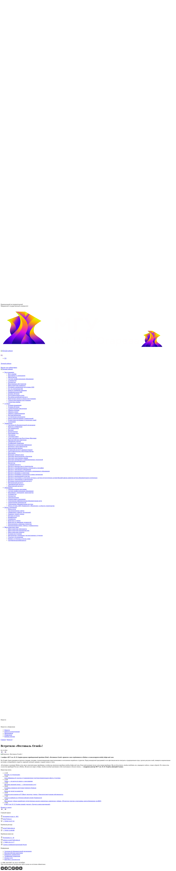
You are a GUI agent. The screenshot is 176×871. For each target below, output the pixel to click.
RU (2, 58)
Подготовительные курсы (16, 261)
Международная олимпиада (16, 251)
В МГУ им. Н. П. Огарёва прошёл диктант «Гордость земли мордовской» (27, 804)
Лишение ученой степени (16, 190)
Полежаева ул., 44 (6, 286)
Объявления (8, 735)
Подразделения (9, 146)
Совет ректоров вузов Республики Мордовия (22, 76)
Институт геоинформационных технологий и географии (26, 109)
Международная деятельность (17, 205)
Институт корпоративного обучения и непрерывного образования (29, 113)
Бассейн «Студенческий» (12, 774)
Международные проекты (16, 208)
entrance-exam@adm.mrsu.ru (9, 289)
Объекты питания (13, 224)
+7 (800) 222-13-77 (6, 293)
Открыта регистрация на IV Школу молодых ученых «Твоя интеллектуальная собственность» (33, 794)
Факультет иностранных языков (18, 134)
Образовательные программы (17, 165)
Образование (8, 163)
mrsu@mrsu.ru (7, 819)
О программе (12, 86)
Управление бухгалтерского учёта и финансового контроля (26, 156)
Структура (11, 69)
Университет (8, 63)
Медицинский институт (15, 124)
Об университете (13, 68)
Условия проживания (14, 220)
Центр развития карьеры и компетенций (20, 233)
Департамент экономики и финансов (19, 159)
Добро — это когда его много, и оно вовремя (18, 781)
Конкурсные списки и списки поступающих (22, 264)
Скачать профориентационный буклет (15, 844)
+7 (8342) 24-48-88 (8, 830)
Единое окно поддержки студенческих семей (22, 234)
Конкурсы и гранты (14, 196)
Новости (10, 88)
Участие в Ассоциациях (15, 213)
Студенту (7, 218)
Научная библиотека (14, 229)
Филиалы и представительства (14, 140)
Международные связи (11, 203)
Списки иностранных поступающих (19, 266)
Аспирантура (12, 170)
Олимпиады (12, 194)
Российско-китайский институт (18, 263)
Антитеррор (12, 236)
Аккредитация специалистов (17, 178)
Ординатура (12, 171)
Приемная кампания (14, 98)
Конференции (12, 193)
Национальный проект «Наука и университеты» (23, 201)
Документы (11, 73)
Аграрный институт (14, 106)
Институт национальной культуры (19, 118)
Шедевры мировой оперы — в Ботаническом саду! (20, 784)
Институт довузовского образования (19, 111)
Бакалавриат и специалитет (16, 241)
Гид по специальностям (15, 254)
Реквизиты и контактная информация (20, 83)
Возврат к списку (6, 807)
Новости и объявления (15, 66)
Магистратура (12, 243)
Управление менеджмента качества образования (23, 151)
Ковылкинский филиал (15, 141)
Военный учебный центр (16, 131)
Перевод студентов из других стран (19, 214)
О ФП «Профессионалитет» (17, 94)
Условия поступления (15, 209)
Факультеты (8, 129)
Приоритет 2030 (9, 84)
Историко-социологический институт (20, 123)
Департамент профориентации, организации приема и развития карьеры (31, 148)
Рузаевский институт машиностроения (20, 143)
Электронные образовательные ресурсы (20, 179)
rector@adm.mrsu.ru (9, 828)
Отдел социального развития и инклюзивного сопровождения (27, 155)
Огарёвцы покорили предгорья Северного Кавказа (20, 788)
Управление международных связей (19, 153)
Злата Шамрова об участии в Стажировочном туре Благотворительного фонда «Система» (32, 778)
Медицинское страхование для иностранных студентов (25, 211)
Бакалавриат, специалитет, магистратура (20, 168)
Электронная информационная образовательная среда (25, 176)
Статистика (11, 99)
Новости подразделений (12, 731)
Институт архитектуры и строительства (20, 108)
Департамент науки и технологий (18, 158)
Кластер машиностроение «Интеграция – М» (22, 96)
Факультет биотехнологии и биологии (20, 133)
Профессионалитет (10, 93)
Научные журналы (14, 191)
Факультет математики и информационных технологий (25, 136)
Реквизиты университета (12, 854)
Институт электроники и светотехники (20, 121)
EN (2, 60)
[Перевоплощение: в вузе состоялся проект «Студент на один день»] (5, 752)
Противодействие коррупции (17, 78)
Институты (7, 105)
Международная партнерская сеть (18, 206)
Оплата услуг (8, 858)
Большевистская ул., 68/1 (8, 273)
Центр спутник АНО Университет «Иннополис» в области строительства (31, 181)
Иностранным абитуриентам (17, 249)
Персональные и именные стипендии (20, 199)
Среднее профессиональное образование (21, 166)
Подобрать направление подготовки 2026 (21, 253)
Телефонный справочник (16, 81)
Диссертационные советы (16, 186)
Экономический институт (16, 126)
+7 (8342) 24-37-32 (6, 280)
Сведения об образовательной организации (21, 64)
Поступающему (9, 238)
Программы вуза (13, 71)
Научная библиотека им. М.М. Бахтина (20, 161)
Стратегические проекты (16, 89)
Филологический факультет (16, 138)
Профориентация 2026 (15, 258)
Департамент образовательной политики (21, 150)
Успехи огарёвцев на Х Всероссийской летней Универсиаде (23, 797)
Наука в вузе (12, 185)
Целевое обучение (13, 259)
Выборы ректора (9, 736)
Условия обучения (13, 221)
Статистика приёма (14, 268)
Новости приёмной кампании (17, 256)
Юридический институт (15, 128)
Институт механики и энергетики (18, 114)
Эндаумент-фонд (13, 74)
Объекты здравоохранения (16, 228)
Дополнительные (13, 173)
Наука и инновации (10, 183)
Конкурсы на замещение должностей (19, 198)
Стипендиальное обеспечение (17, 223)
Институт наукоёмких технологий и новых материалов (25, 116)
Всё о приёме (12, 239)
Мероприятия (8, 733)
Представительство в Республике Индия (20, 144)
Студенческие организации (16, 231)
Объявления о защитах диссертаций (19, 188)
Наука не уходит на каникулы (13, 791)
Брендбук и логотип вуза (12, 859)
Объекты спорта (13, 226)
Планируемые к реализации (17, 175)
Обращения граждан (14, 79)
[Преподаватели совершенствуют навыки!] (2, 752)
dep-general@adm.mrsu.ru (8, 276)
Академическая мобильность (17, 216)
